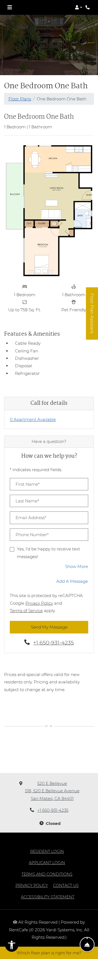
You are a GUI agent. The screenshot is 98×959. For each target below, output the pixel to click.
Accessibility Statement (47, 896)
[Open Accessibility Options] (11, 946)
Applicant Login (47, 862)
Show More (76, 566)
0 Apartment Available (33, 419)
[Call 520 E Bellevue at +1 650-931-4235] (88, 7)
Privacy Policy (39, 603)
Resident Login (47, 851)
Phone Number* (32, 534)
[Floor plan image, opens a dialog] (49, 210)
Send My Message (49, 627)
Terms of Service (26, 610)
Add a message (72, 581)
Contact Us (66, 885)
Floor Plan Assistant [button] (92, 316)
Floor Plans (19, 98)
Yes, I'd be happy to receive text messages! (48, 552)
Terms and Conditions (47, 874)
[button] (78, 7)
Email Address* (31, 517)
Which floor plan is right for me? (49, 952)
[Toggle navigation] (9, 7)
